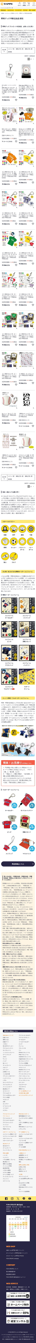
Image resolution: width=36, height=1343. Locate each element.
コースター (6, 1108)
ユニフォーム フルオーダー (10, 1136)
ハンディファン (7, 1078)
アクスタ (25, 10)
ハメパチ (5, 1155)
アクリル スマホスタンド (25, 1065)
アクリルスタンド (7, 1118)
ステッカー (6, 1069)
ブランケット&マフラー (9, 1076)
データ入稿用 (22, 1147)
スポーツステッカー (8, 1140)
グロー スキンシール (24, 1076)
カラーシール (6, 1181)
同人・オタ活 (32, 10)
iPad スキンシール (23, 1054)
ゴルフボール (22, 1086)
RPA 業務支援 (25, 1339)
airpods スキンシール (24, 1069)
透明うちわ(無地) (7, 1164)
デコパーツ (6, 1179)
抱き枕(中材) (6, 1168)
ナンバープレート (7, 1150)
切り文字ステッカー (8, 1046)
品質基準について (23, 1155)
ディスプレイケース (8, 1176)
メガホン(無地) (7, 1170)
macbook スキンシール (25, 1056)
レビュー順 (11, 49)
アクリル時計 (6, 1097)
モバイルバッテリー (24, 1061)
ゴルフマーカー (23, 1084)
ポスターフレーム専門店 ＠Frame (15, 1255)
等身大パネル (6, 1129)
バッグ (4, 1061)
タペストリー (6, 1091)
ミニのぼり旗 (6, 1074)
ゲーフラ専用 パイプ (8, 1174)
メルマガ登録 (22, 1185)
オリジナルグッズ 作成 (20, 1334)
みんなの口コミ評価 (24, 1183)
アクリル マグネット (24, 1037)
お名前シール (6, 1071)
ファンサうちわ (4, 1334)
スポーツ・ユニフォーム (9, 1132)
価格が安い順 (19, 49)
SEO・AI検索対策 (6, 1339)
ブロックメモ (22, 1048)
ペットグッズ (18, 10)
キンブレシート (7, 1050)
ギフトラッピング (23, 1176)
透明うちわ (6, 1039)
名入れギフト (6, 1145)
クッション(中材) (7, 1166)
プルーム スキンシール (25, 1078)
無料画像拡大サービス (24, 1116)
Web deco (3, 10)
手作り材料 (6, 1153)
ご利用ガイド (22, 1153)
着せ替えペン (6, 1161)
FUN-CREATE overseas (12, 1258)
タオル (4, 1056)
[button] (33, 59)
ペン (20, 1050)
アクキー (31, 1334)
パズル (4, 1080)
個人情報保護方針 (10, 1271)
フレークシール (7, 1126)
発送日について (23, 1171)
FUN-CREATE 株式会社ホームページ (15, 1277)
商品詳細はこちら (18, 864)
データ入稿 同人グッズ (25, 1091)
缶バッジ (5, 1063)
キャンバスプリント (8, 1082)
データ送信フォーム (24, 1132)
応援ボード (6, 1042)
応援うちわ (6, 1037)
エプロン (5, 1110)
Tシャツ (5, 1059)
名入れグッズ (6, 1143)
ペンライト (6, 1157)
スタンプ (5, 1067)
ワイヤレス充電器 (23, 1063)
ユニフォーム (10, 10)
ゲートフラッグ (7, 1054)
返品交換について (23, 1157)
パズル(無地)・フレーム (9, 1159)
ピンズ (20, 1044)
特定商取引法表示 (10, 1274)
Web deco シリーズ (8, 1035)
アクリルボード (7, 1093)
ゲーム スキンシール (24, 1080)
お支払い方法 (22, 1167)
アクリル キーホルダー (25, 1035)
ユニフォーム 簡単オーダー (10, 1134)
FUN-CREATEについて (25, 1150)
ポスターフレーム (19, 1337)
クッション (6, 1124)
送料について (22, 1169)
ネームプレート (7, 1065)
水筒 (4, 1101)
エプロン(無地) (7, 1172)
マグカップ (6, 1099)
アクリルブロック (7, 1084)
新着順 (10, 52)
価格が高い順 (28, 49)
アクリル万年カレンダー (9, 1095)
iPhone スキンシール (24, 1052)
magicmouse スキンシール (26, 1059)
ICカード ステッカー (24, 1071)
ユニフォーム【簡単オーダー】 (11, 13)
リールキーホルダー (24, 1042)
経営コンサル (31, 1339)
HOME (2, 13)
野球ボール (22, 1089)
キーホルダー (22, 1039)
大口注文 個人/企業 (24, 1093)
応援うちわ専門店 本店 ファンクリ (15, 1250)
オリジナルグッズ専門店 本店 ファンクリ (17, 1253)
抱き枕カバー (6, 1089)
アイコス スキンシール (25, 1074)
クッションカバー (7, 1086)
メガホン (5, 1044)
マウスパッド (22, 1067)
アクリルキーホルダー (8, 1120)
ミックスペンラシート (8, 1052)
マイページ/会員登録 (24, 1191)
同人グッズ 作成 (11, 1337)
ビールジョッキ (7, 1106)
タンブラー (6, 1103)
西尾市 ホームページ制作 (15, 1339)
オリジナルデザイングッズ (26, 1095)
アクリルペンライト (8, 1048)
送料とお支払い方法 (24, 1165)
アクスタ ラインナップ (9, 1114)
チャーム (21, 1046)
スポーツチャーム (7, 1138)
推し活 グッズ (12, 1334)
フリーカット (6, 1116)
